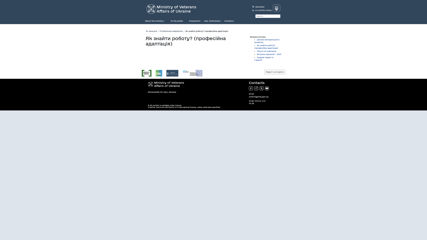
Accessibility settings (263, 10)
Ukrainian (259, 7)
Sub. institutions (212, 21)
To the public (177, 21)
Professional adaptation (171, 31)
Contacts (228, 21)
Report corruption (275, 72)
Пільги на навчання (266, 51)
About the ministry (154, 21)
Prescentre (194, 21)
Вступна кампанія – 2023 (269, 54)
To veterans (151, 31)
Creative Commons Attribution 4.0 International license (172, 107)
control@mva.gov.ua (258, 97)
